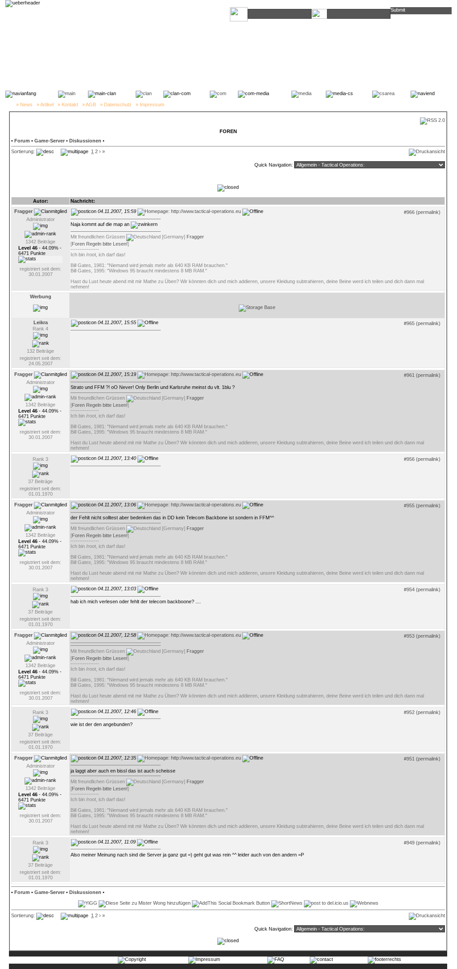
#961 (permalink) (422, 375)
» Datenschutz (116, 104)
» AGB (89, 104)
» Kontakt (68, 104)
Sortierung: (23, 151)
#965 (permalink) (422, 323)
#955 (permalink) (422, 505)
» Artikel (45, 104)
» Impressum (150, 104)
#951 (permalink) (422, 758)
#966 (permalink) (422, 212)
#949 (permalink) (422, 842)
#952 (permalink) (422, 712)
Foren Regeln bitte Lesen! (100, 243)
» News (24, 104)
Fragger (195, 236)
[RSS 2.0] (432, 120)
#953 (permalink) (422, 636)
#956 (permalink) (422, 459)
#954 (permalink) (422, 589)
